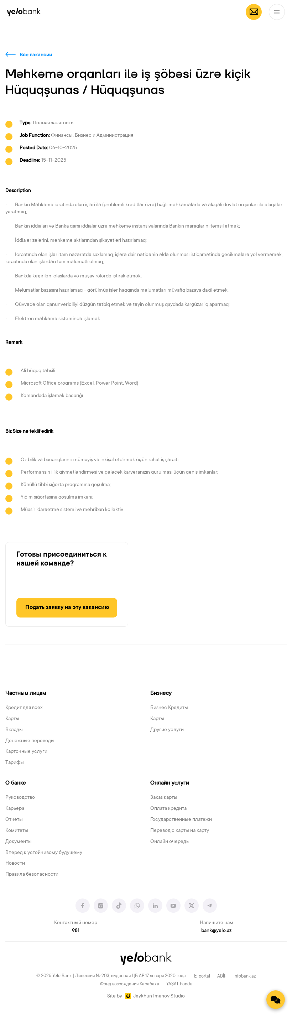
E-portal (202, 976)
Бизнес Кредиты (169, 708)
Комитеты (16, 831)
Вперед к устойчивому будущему (43, 853)
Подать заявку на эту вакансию (67, 607)
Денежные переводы (29, 741)
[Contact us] (275, 999)
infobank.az (245, 976)
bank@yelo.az (216, 931)
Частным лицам (25, 693)
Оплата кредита (168, 809)
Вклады (14, 730)
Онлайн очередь (169, 842)
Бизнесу (161, 693)
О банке (15, 783)
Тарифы (14, 763)
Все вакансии (36, 55)
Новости (15, 863)
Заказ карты (163, 798)
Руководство (20, 798)
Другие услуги (167, 730)
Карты (12, 719)
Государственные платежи (181, 820)
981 (75, 931)
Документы (18, 842)
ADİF (221, 976)
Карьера (14, 809)
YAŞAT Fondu (179, 984)
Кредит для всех (24, 708)
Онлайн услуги (169, 783)
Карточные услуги (26, 752)
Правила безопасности (31, 874)
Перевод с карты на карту (179, 831)
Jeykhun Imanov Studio (159, 996)
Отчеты (14, 820)
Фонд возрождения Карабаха (129, 984)
